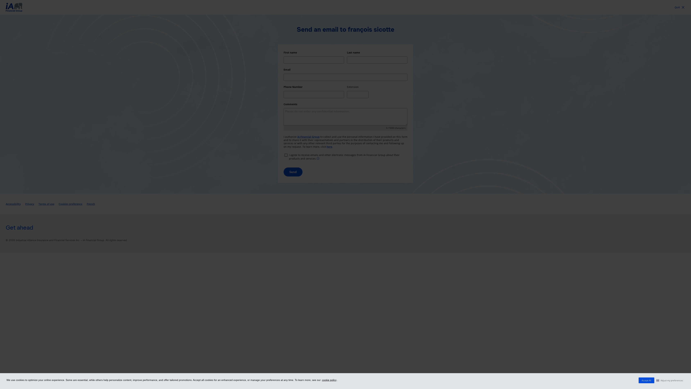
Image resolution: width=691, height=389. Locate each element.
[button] (670, 380)
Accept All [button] (646, 380)
